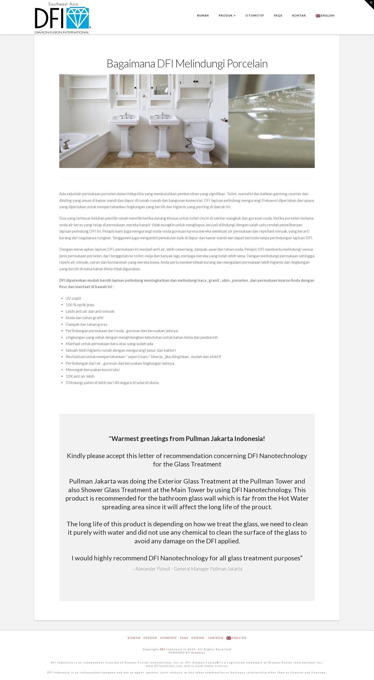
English (327, 15)
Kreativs (198, 652)
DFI (162, 649)
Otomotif (168, 637)
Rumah (134, 637)
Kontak (198, 637)
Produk (150, 637)
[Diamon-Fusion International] (63, 17)
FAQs (184, 637)
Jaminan (215, 637)
